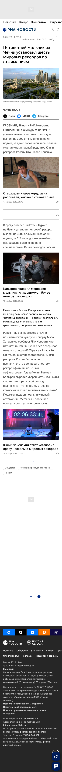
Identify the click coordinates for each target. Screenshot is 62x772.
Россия (8, 472)
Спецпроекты (11, 655)
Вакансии (8, 669)
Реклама (26, 655)
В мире (50, 650)
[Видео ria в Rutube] (56, 632)
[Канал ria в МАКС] (9, 632)
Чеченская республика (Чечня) (35, 467)
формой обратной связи (33, 731)
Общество (10, 467)
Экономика (37, 650)
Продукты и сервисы (46, 655)
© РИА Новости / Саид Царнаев (17, 102)
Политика (8, 650)
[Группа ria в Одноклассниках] (44, 632)
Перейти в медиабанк (42, 102)
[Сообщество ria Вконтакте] (32, 632)
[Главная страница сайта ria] (19, 29)
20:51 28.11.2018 (12, 37)
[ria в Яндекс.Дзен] (20, 632)
